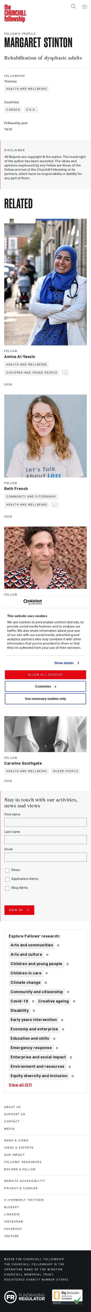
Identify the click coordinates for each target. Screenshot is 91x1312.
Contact (12, 1121)
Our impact (14, 1155)
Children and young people (32, 372)
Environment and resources (38, 1067)
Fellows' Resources (23, 1162)
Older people (65, 771)
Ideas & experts (19, 1147)
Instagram (13, 1221)
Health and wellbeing (26, 89)
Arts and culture (26, 955)
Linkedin (12, 1214)
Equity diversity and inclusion (39, 1076)
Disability (20, 1011)
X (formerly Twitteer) (24, 1200)
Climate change (26, 983)
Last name (12, 831)
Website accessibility (24, 1181)
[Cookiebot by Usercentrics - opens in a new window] (23, 602)
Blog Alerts (19, 887)
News (15, 870)
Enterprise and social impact (38, 1057)
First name (12, 814)
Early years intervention (34, 1020)
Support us (14, 1114)
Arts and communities (32, 945)
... (65, 372)
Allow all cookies (45, 674)
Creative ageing (53, 1001)
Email (8, 849)
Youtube (11, 1236)
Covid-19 (19, 1001)
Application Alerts (24, 878)
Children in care (26, 973)
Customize (43, 686)
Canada (13, 109)
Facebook (13, 1229)
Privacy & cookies (21, 1188)
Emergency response (31, 1048)
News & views (16, 1140)
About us (12, 1107)
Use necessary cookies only (45, 699)
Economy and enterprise (34, 1029)
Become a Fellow (20, 1169)
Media (9, 1128)
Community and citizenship (31, 496)
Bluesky (11, 1207)
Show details (64, 663)
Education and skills (30, 1039)
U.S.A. (31, 109)
